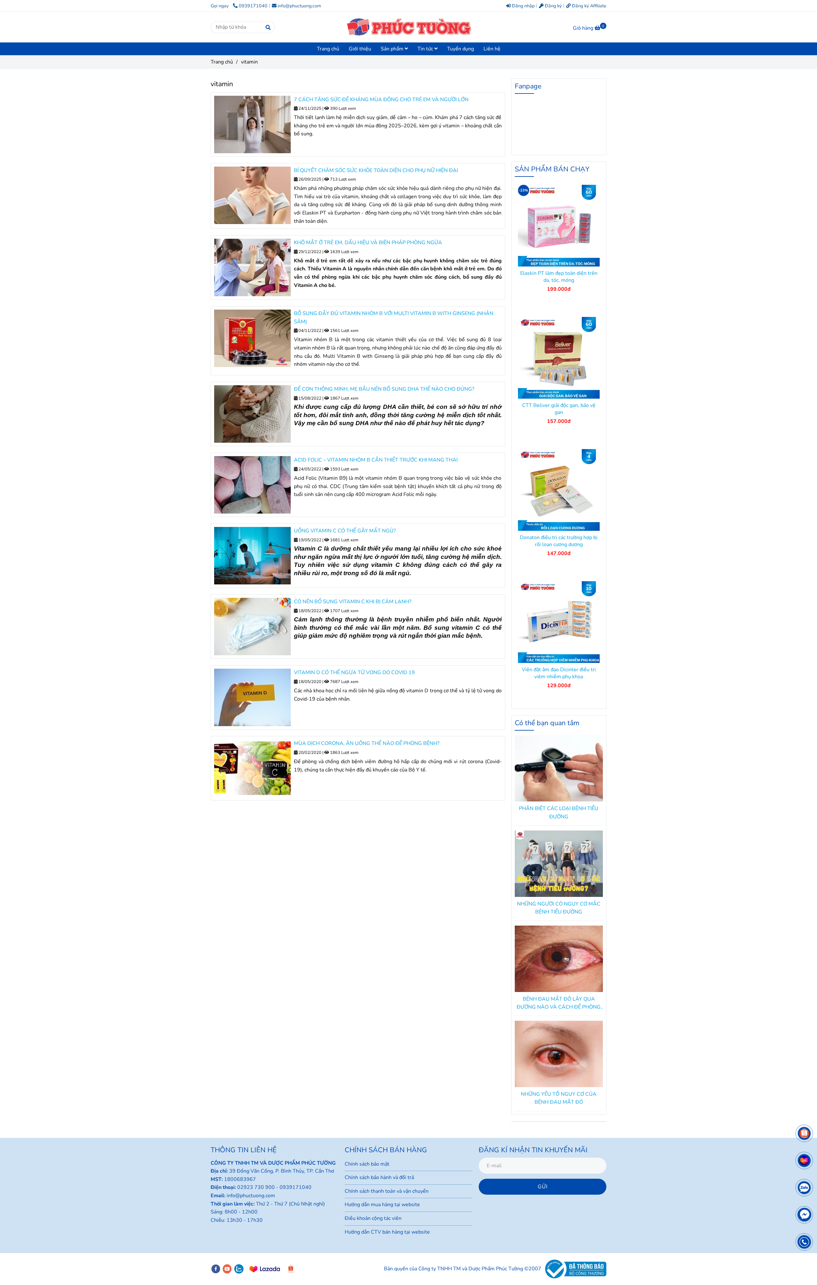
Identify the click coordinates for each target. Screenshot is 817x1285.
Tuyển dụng (460, 48)
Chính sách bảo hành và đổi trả (379, 1177)
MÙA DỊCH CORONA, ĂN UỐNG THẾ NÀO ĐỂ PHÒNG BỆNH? (366, 743)
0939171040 (253, 6)
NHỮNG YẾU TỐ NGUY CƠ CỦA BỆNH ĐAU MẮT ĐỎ (558, 1098)
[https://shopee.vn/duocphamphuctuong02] (290, 1269)
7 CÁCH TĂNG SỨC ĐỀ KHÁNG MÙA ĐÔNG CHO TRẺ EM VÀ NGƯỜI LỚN (381, 99)
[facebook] (216, 1269)
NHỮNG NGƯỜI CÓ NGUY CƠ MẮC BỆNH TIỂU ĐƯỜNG (558, 908)
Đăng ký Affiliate (588, 6)
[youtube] (227, 1269)
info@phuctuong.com (299, 6)
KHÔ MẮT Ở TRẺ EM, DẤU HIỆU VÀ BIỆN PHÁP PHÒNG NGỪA (368, 242)
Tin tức (425, 48)
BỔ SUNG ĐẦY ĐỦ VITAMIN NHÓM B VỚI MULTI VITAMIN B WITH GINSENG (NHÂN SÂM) (393, 317)
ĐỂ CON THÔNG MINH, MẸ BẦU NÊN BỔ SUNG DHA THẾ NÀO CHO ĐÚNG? (384, 389)
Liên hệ (491, 48)
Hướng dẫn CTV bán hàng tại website (387, 1232)
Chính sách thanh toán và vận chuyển (387, 1191)
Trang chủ (328, 48)
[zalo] (239, 1269)
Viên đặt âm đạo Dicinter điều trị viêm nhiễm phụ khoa (559, 673)
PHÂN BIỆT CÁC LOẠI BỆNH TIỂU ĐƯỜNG (558, 812)
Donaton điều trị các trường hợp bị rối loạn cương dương (558, 541)
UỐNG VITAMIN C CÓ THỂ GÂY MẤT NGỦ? (345, 530)
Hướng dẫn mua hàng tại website (382, 1204)
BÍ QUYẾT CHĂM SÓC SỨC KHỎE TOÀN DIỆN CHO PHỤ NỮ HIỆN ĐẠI (376, 170)
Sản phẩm (393, 48)
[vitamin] (408, 27)
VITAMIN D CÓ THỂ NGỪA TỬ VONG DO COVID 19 (354, 672)
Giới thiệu (360, 48)
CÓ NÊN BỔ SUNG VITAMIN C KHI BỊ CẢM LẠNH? (352, 601)
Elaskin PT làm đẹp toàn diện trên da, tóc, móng (558, 277)
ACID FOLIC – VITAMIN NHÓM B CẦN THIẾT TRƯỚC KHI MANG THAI (376, 459)
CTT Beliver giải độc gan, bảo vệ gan (559, 409)
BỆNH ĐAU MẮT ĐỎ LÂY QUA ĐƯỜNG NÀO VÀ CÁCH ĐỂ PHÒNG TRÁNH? (559, 1003)
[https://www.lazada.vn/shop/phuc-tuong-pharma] (264, 1269)
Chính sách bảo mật (367, 1164)
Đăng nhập (523, 6)
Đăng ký (552, 6)
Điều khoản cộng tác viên (373, 1218)
